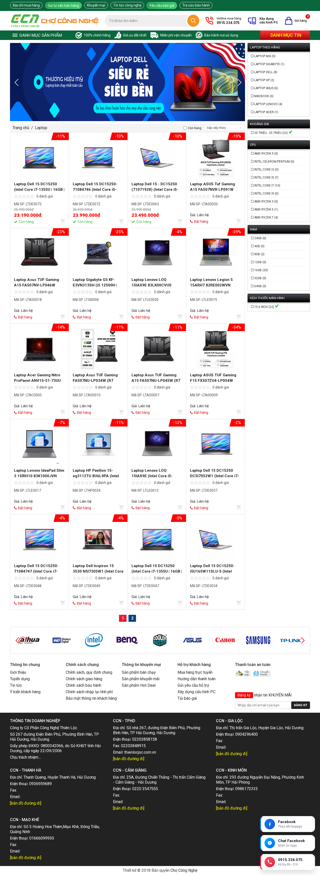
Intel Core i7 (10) (267, 185)
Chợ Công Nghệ (183, 870)
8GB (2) (259, 254)
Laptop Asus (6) (266, 88)
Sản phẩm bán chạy (139, 672)
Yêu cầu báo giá (161, 5)
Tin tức (16, 685)
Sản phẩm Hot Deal (139, 685)
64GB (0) (260, 286)
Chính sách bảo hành (83, 685)
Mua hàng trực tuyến (195, 672)
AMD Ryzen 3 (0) (266, 201)
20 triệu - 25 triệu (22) (271, 133)
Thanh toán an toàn (252, 664)
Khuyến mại (96, 5)
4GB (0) (259, 246)
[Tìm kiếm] (193, 21)
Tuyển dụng (20, 678)
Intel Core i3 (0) (266, 169)
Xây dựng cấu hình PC (197, 691)
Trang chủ (20, 127)
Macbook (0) (264, 96)
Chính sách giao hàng (84, 678)
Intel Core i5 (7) (266, 177)
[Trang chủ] (55, 20)
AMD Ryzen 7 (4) (266, 217)
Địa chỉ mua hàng (26, 5)
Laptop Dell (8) (265, 72)
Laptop (41, 127)
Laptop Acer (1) (266, 112)
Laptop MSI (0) (265, 56)
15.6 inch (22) (264, 307)
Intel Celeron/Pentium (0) (274, 161)
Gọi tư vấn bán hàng (63, 5)
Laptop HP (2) (264, 80)
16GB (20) (261, 270)
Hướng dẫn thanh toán (197, 678)
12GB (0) (260, 262)
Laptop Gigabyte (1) (269, 64)
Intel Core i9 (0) (266, 193)
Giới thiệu (18, 672)
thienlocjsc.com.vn (140, 752)
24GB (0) (260, 238)
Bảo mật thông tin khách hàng (91, 698)
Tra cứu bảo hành (196, 5)
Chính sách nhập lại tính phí (89, 691)
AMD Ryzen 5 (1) (266, 209)
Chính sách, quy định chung (89, 672)
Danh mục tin (285, 35)
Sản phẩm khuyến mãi (141, 678)
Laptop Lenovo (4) (268, 104)
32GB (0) (260, 278)
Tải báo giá (187, 698)
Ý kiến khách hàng (25, 691)
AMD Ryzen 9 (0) (266, 153)
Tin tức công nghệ (127, 5)
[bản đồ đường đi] (128, 758)
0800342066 (52, 745)
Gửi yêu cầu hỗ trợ (193, 685)
